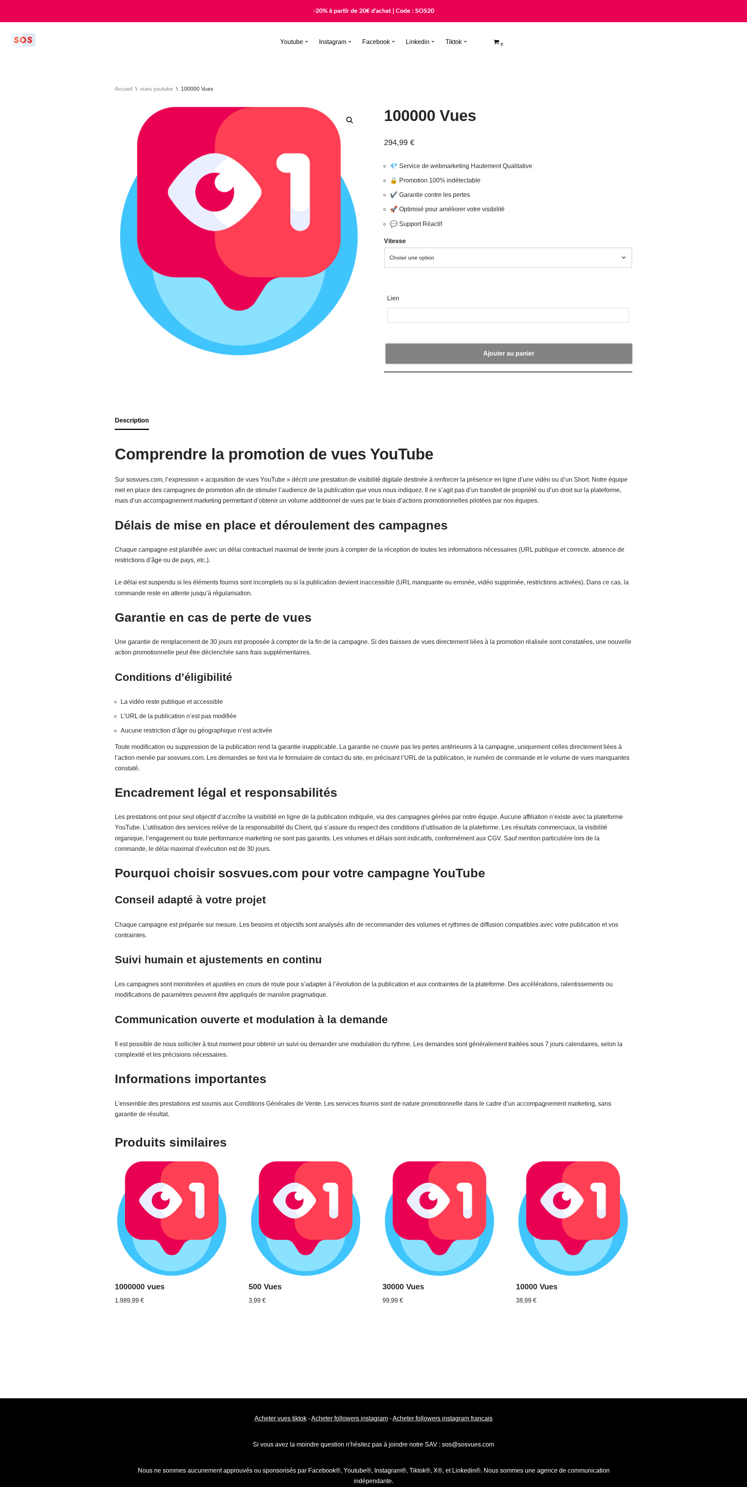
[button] (306, 41)
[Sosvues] (23, 41)
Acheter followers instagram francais (443, 1418)
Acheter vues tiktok (280, 1418)
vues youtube (156, 89)
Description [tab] (132, 420)
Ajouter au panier (508, 353)
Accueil (123, 89)
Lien (393, 298)
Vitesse (395, 241)
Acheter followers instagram (349, 1418)
